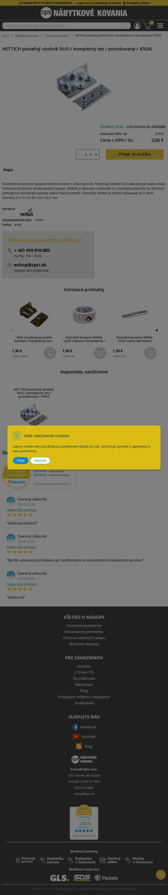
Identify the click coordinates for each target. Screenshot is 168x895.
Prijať (20, 460)
